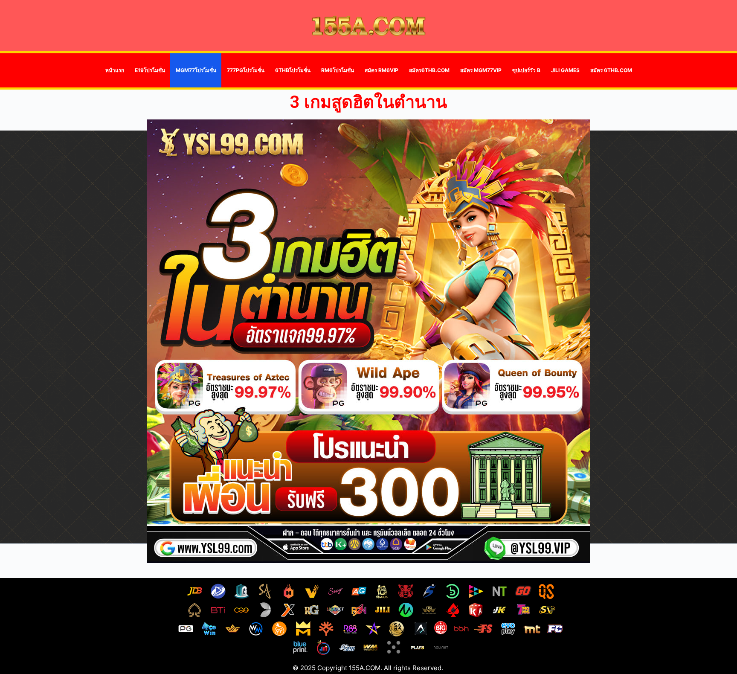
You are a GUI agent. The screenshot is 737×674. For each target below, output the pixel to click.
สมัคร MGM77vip (481, 70)
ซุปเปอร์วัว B (526, 70)
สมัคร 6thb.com (611, 70)
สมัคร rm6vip (381, 70)
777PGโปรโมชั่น (245, 70)
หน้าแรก (114, 70)
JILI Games (565, 70)
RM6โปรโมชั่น (337, 70)
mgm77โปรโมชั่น (196, 70)
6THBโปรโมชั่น (292, 70)
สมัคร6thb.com (429, 70)
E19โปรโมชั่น (150, 70)
